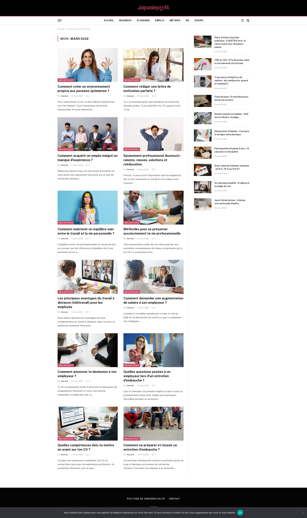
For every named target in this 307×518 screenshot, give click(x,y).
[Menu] (60, 20)
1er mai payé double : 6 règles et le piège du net (231, 184)
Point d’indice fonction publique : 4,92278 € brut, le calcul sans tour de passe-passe (230, 42)
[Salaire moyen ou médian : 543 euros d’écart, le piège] (203, 118)
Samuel (64, 96)
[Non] (303, 512)
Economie (143, 20)
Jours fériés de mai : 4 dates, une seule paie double (230, 202)
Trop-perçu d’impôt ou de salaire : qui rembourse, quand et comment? (231, 80)
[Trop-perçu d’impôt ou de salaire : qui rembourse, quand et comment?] (203, 81)
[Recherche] (247, 20)
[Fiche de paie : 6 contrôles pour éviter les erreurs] (203, 101)
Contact (174, 499)
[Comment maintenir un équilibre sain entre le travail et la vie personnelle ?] (88, 208)
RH (187, 20)
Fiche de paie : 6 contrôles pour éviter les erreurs (231, 98)
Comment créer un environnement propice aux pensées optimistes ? (84, 89)
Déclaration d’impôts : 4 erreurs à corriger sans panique (231, 133)
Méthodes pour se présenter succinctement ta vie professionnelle (152, 231)
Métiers (175, 20)
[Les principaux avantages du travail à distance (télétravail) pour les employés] (88, 277)
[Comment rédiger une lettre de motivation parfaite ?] (153, 65)
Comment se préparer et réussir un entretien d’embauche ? (150, 447)
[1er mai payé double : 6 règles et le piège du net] (203, 187)
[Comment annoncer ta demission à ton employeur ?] (88, 350)
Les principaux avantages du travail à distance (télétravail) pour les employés (86, 302)
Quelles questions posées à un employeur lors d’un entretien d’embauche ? (146, 376)
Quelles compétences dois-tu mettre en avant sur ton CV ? (86, 447)
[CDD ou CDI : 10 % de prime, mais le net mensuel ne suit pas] (203, 64)
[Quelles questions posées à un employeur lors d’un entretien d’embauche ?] (153, 350)
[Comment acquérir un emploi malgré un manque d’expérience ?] (88, 134)
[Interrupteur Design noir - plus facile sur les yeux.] (242, 20)
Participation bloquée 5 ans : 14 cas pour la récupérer (231, 150)
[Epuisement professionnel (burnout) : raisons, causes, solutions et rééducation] (153, 134)
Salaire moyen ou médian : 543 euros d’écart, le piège (231, 115)
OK (240, 512)
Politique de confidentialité (146, 499)
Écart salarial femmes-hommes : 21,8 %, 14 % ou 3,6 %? (231, 167)
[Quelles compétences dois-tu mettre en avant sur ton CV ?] (88, 424)
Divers (199, 20)
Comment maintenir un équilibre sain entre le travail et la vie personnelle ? (86, 231)
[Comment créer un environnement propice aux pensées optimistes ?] (88, 65)
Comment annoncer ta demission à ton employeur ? (87, 374)
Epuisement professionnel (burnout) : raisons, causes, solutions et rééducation (152, 160)
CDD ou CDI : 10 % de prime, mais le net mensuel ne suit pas (231, 62)
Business (125, 20)
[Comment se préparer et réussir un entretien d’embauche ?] (153, 424)
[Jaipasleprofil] (153, 8)
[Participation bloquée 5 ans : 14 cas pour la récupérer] (203, 153)
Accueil (109, 20)
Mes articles (66, 80)
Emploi (159, 20)
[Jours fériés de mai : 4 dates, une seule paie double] (203, 204)
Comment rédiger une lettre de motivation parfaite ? (147, 89)
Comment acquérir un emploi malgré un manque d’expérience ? (88, 158)
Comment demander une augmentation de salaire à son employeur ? (153, 300)
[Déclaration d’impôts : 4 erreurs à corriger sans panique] (203, 135)
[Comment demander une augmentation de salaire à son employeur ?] (153, 277)
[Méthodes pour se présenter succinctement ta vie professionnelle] (153, 208)
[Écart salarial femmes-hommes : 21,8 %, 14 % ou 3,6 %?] (203, 170)
